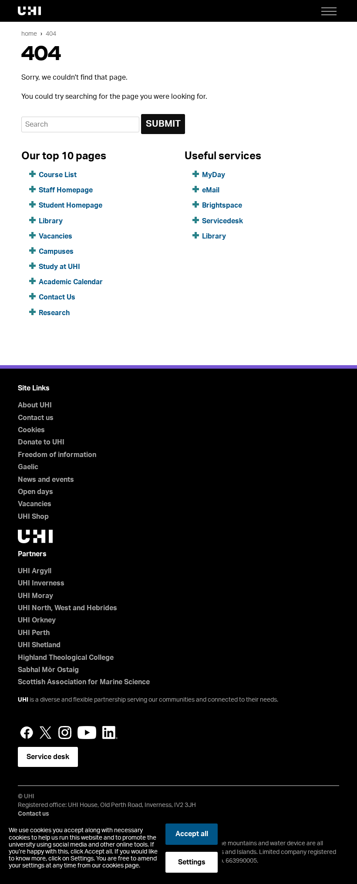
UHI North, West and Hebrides (67, 608)
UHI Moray (35, 595)
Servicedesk (222, 221)
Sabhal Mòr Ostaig (48, 669)
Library (51, 221)
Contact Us (57, 297)
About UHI (35, 405)
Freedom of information (57, 454)
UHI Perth (34, 632)
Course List (58, 174)
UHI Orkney (37, 620)
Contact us (36, 417)
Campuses (56, 251)
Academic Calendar (71, 282)
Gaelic (28, 467)
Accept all (191, 833)
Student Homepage (70, 205)
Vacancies (55, 236)
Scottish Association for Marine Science (84, 682)
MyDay (213, 174)
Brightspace (222, 205)
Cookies (31, 430)
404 (51, 33)
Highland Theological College (66, 657)
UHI (23, 700)
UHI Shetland (39, 645)
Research (54, 312)
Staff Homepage (66, 190)
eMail (210, 190)
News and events (46, 479)
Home (29, 33)
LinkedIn (110, 732)
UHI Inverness (41, 583)
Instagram (64, 732)
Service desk (48, 756)
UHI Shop (33, 516)
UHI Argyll (34, 571)
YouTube (86, 732)
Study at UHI (59, 266)
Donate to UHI (41, 442)
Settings (191, 862)
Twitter (45, 732)
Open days (35, 491)
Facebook (26, 732)
